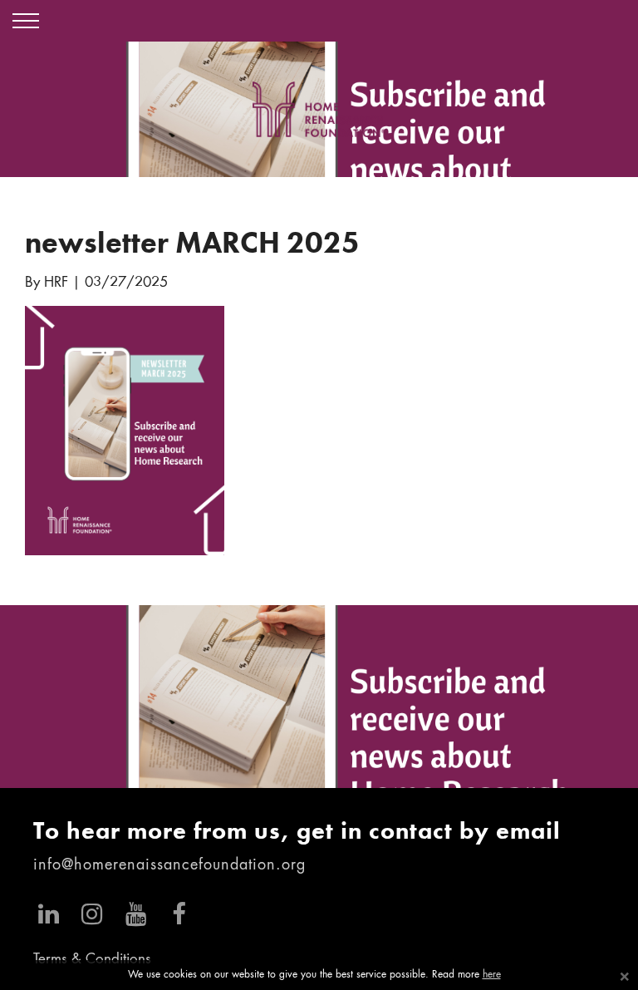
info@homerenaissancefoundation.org (169, 865)
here (492, 975)
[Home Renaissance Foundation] (319, 109)
